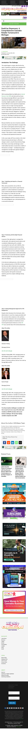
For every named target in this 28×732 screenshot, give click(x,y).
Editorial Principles (5, 675)
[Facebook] (4, 443)
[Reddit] (8, 443)
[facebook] (22, 6)
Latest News (4, 638)
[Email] (20, 443)
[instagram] (24, 6)
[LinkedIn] (13, 443)
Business (3, 640)
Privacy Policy (4, 662)
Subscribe (12, 703)
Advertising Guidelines (5, 676)
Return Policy (4, 657)
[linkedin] (26, 6)
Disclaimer (3, 663)
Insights (3, 646)
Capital (2, 641)
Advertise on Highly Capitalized (7, 673)
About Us (3, 672)
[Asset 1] (14, 8)
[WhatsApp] (16, 443)
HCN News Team (6, 54)
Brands (2, 643)
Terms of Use (4, 660)
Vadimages (18, 726)
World (2, 649)
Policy (2, 647)
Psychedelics (4, 644)
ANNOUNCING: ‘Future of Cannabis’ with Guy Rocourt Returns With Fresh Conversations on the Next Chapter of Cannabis (6, 471)
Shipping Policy (4, 659)
